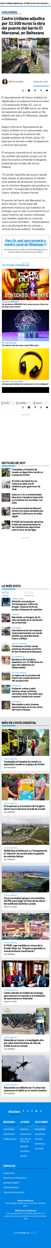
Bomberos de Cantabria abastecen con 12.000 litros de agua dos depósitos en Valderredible (27, 663)
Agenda (24, 1129)
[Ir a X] (27, 1111)
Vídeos (23, 1156)
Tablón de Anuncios (13, 1192)
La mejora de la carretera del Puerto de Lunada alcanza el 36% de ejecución (26, 678)
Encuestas (25, 1134)
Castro (6, 403)
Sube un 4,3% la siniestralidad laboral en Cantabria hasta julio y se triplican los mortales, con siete (27, 498)
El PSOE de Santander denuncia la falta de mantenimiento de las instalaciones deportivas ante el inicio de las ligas (27, 526)
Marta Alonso (16, 82)
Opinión (24, 1146)
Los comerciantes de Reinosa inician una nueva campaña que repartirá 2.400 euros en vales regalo (27, 512)
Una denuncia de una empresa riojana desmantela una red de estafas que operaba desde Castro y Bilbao (27, 634)
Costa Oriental (10, 12)
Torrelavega (10, 1139)
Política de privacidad (15, 1178)
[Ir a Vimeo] (36, 1111)
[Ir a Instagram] (32, 1111)
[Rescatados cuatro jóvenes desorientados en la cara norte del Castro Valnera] (6, 705)
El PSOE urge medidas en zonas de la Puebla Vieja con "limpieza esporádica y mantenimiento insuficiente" (24, 948)
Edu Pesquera (10, 767)
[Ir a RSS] (40, 1111)
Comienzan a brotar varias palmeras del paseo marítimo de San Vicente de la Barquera (26, 648)
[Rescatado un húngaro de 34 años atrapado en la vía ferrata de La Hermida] (6, 618)
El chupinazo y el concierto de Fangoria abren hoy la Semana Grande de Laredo (24, 807)
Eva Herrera (9, 812)
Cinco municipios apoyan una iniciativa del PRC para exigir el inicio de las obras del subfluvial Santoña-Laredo (24, 901)
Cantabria (22, 403)
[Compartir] (23, 90)
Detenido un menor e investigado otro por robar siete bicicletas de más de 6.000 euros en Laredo (24, 1043)
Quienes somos (11, 1183)
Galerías (24, 1151)
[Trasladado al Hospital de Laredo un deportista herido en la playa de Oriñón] (6, 472)
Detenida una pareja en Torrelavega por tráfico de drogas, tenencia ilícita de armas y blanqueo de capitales (27, 605)
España (39, 1139)
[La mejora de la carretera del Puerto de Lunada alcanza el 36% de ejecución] (6, 676)
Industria (40, 1134)
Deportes (40, 1144)
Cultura (39, 1149)
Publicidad (9, 1173)
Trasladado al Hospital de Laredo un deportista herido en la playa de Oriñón (27, 472)
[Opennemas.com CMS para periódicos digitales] (25, 1233)
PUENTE (39, 403)
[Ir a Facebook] (23, 1111)
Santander (9, 1134)
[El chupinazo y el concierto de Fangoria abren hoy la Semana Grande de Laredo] (25, 787)
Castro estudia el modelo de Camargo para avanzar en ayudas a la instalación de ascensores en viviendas (24, 995)
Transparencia (11, 1187)
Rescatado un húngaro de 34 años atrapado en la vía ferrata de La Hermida (27, 619)
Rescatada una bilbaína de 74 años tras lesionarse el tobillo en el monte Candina (25, 1088)
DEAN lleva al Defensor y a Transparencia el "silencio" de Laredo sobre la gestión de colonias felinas (25, 853)
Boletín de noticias (25, 1140)
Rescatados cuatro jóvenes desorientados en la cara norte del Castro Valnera (27, 707)
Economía (40, 1129)
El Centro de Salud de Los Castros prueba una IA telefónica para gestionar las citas (26, 485)
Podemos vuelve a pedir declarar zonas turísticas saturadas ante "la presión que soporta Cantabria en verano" (27, 692)
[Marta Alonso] (5, 82)
